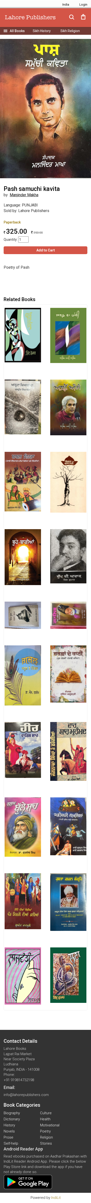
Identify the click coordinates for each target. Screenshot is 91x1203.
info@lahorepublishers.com (26, 1095)
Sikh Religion (70, 31)
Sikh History (42, 31)
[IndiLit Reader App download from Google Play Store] (28, 1181)
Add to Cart (45, 250)
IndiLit (56, 1197)
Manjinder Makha (24, 195)
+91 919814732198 (19, 1080)
